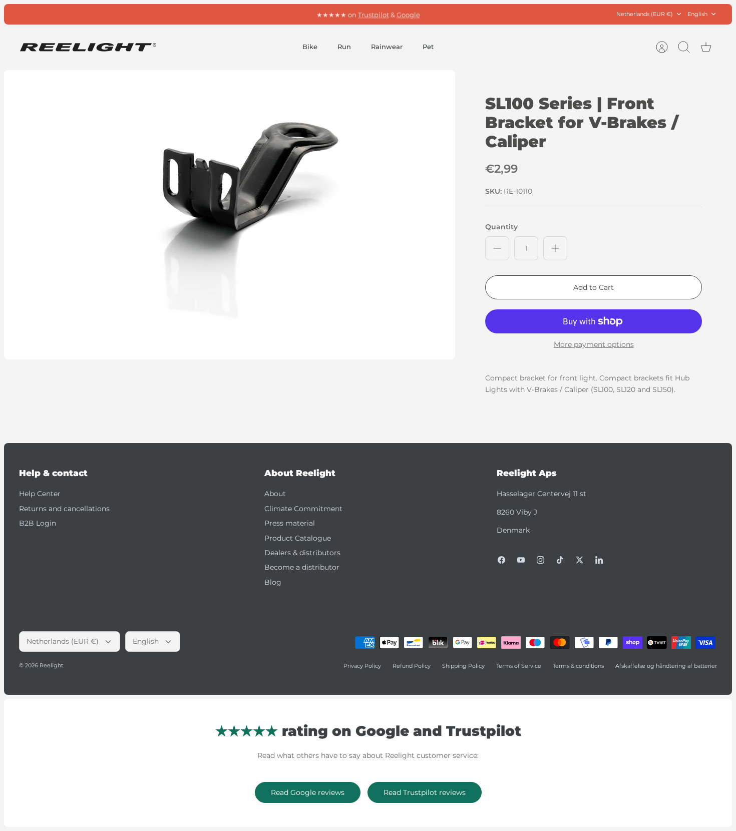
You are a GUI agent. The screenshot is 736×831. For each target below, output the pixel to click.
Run (344, 47)
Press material (289, 523)
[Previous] (252, 14)
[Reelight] (88, 47)
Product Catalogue (297, 538)
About (275, 493)
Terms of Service (518, 665)
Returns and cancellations (64, 508)
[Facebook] (501, 560)
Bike (309, 47)
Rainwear (387, 47)
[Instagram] (540, 560)
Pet (428, 47)
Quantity (501, 226)
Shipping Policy (463, 665)
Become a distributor (301, 567)
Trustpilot (373, 14)
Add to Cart (593, 287)
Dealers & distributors (302, 552)
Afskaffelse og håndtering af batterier (666, 665)
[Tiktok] (560, 560)
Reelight (51, 665)
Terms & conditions (578, 665)
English (697, 14)
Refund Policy (412, 665)
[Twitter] (579, 560)
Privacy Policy (362, 665)
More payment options (594, 344)
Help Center (40, 493)
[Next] (483, 14)
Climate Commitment (303, 508)
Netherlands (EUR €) (644, 14)
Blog (272, 582)
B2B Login (37, 523)
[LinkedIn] (599, 560)
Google (408, 14)
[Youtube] (521, 560)
